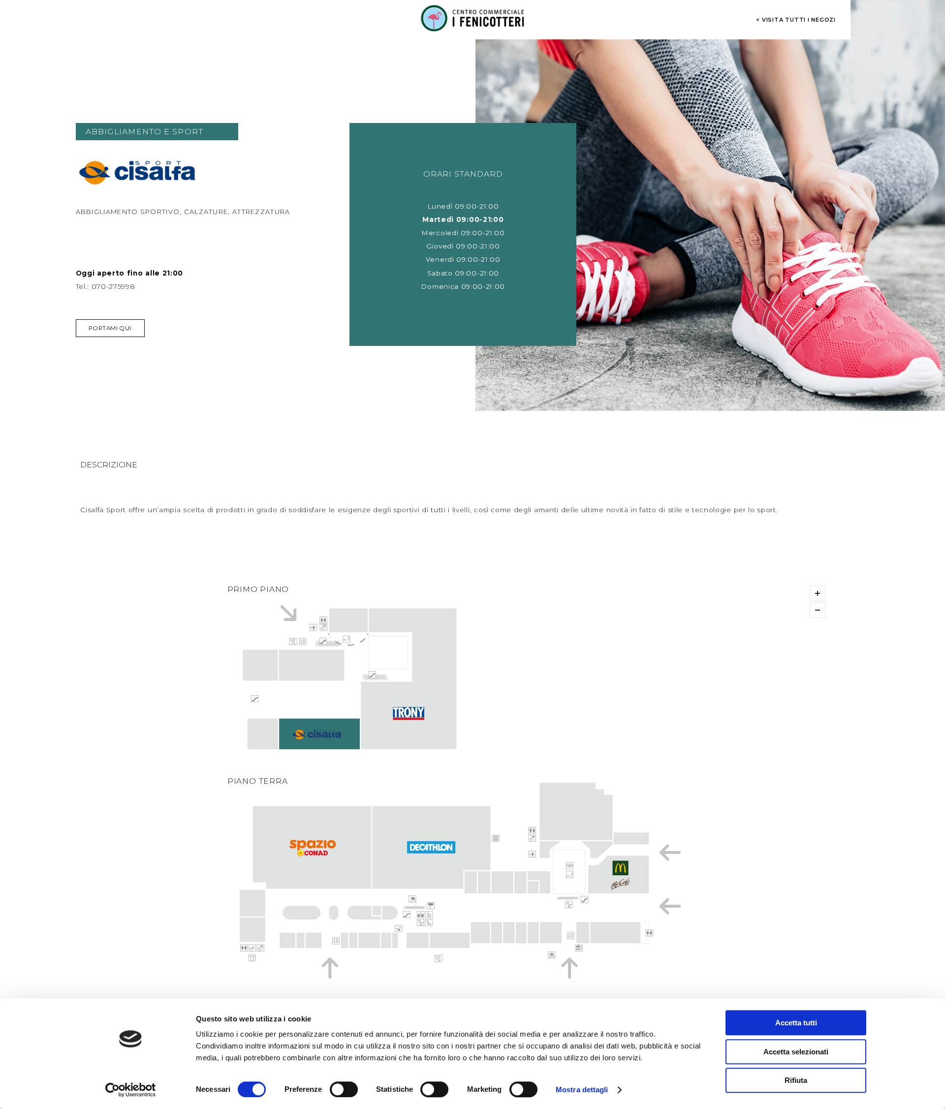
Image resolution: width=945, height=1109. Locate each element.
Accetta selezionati (795, 1051)
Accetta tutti (796, 1022)
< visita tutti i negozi (796, 19)
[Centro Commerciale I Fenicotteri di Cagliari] (472, 18)
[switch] (344, 1089)
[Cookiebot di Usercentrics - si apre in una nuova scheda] (131, 1089)
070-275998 (113, 286)
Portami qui (110, 328)
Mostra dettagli (582, 1089)
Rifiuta (796, 1080)
